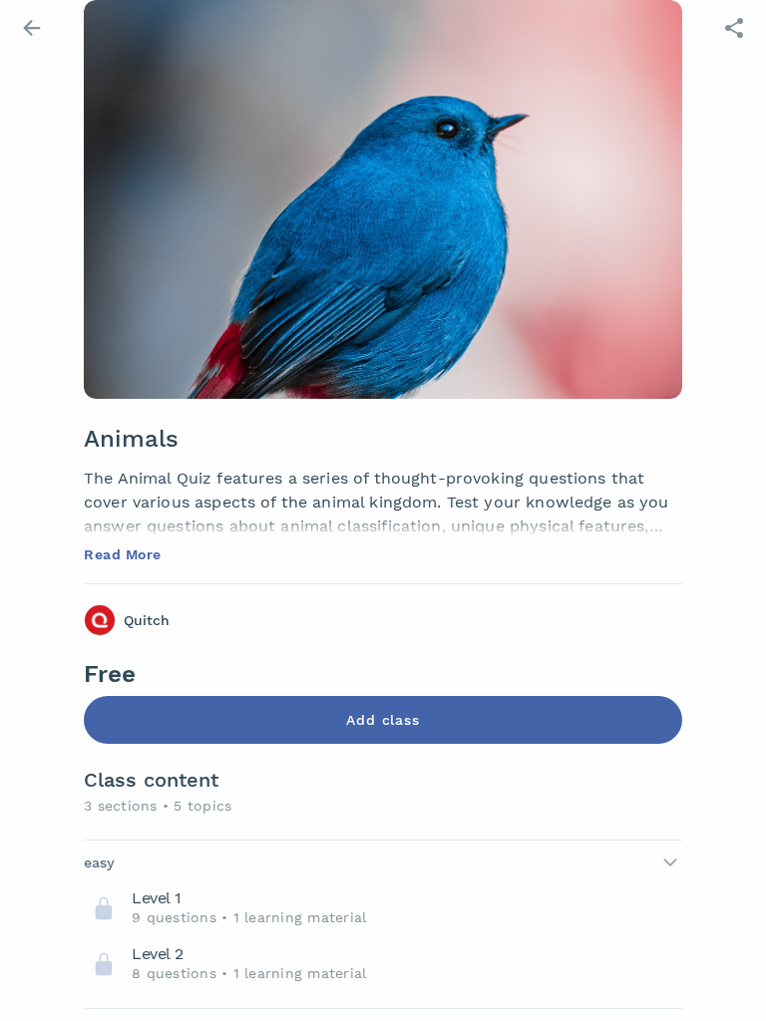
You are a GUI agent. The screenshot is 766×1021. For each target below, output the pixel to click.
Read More (123, 554)
